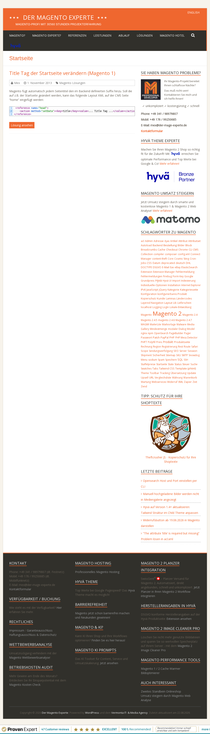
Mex (17, 83)
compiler (159, 254)
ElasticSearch (189, 267)
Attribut (182, 241)
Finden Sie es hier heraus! (108, 640)
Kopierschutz (148, 298)
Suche (194, 364)
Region (157, 346)
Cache (161, 249)
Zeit (195, 382)
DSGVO (157, 267)
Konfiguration (149, 294)
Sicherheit (159, 355)
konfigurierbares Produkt (172, 294)
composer (171, 254)
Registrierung (169, 346)
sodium (152, 359)
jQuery (163, 289)
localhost (146, 307)
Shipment (146, 355)
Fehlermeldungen (151, 276)
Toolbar (154, 373)
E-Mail (165, 267)
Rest (180, 346)
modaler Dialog (177, 329)
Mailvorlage (169, 324)
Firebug (167, 276)
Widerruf (172, 382)
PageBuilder (176, 333)
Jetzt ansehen (109, 663)
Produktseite (182, 342)
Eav (172, 267)
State (171, 364)
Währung (177, 377)
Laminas (171, 298)
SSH (186, 359)
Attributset (194, 241)
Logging (157, 307)
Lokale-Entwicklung (180, 307)
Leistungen (102, 35)
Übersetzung (178, 373)
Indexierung (188, 280)
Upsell (144, 377)
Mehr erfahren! (169, 164)
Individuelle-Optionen (154, 285)
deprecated (168, 263)
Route (187, 346)
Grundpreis (147, 280)
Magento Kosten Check (24, 685)
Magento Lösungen (72, 83)
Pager (187, 333)
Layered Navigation (152, 303)
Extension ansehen (179, 619)
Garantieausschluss (39, 630)
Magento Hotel (172, 35)
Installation (174, 285)
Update (191, 373)
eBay (177, 267)
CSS (149, 263)
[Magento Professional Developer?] (151, 81)
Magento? (17, 35)
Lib (175, 303)
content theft (159, 258)
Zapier (188, 382)
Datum (156, 263)
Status (178, 364)
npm (150, 333)
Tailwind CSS (167, 368)
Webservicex (159, 382)
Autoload (146, 245)
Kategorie (173, 289)
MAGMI (145, 324)
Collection (147, 254)
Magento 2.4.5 (149, 320)
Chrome (183, 249)
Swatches (146, 368)
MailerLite (155, 324)
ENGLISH (193, 12)
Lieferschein (184, 303)
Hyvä (158, 280)
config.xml (184, 254)
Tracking (165, 373)
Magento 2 (167, 313)
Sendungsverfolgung (161, 351)
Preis (159, 342)
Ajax (166, 241)
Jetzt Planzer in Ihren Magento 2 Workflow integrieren (170, 591)
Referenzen (77, 35)
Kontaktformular (152, 131)
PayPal (165, 337)
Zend (144, 386)
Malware (181, 324)
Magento (146, 314)
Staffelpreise (148, 364)
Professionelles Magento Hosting (97, 572)
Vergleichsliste (163, 377)
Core (170, 258)
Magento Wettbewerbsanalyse (29, 657)
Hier (59, 608)
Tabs (155, 368)
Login (165, 307)
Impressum (16, 630)
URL (151, 377)
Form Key (178, 276)
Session (192, 351)
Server (183, 351)
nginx (144, 333)
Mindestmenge (158, 329)
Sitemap (170, 355)
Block (188, 245)
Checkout (172, 249)
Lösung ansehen (22, 125)
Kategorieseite (189, 289)
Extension (146, 272)
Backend (158, 245)
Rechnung (146, 346)
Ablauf (124, 35)
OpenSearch (161, 333)
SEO (176, 351)
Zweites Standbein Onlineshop (161, 691)
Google (188, 276)
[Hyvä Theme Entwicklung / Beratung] (15, 46)
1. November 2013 (39, 83)
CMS (196, 249)
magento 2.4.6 (166, 320)
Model (191, 329)
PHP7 (144, 342)
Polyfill (151, 342)
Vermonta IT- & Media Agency (129, 712)
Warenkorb (190, 377)
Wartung (146, 382)
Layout (168, 303)
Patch (156, 337)
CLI (190, 249)
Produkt (168, 342)
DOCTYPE (146, 267)
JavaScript (152, 289)
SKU (178, 355)
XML (180, 382)
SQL (180, 359)
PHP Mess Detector (186, 337)
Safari (194, 346)
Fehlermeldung (185, 272)
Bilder (181, 245)
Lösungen (145, 35)
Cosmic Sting (181, 258)
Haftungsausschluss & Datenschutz (32, 635)
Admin (149, 241)
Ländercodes (184, 298)
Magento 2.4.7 (184, 320)
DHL (188, 263)
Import (176, 280)
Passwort (146, 337)
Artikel (174, 241)
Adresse (159, 241)
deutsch (180, 263)
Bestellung (170, 245)
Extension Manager (164, 272)
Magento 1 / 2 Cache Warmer (160, 669)
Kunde (161, 298)
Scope (144, 351)
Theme (145, 373)
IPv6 (143, 289)
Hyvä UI (167, 280)
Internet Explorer (191, 285)
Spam (161, 359)
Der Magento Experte (58, 17)
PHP (172, 337)
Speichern (171, 359)
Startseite (161, 364)
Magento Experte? (46, 35)
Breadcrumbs (149, 249)
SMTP (185, 355)
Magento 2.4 (190, 314)
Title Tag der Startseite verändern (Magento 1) (62, 73)
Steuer (186, 364)
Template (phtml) (185, 368)
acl (142, 241)
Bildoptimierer (150, 673)
